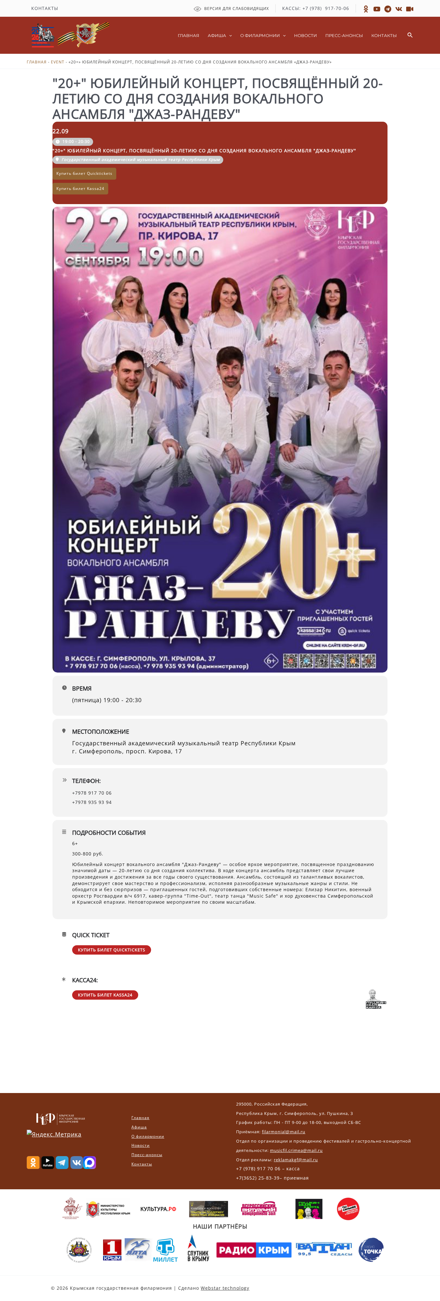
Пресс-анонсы (146, 1154)
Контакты (141, 1164)
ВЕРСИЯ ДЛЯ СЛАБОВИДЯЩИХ (236, 8)
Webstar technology (225, 1288)
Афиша (139, 1127)
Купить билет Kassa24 (105, 995)
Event (57, 62)
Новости (140, 1145)
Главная (37, 62)
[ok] (365, 9)
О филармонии (147, 1136)
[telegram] (387, 9)
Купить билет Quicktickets (111, 950)
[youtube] (409, 9)
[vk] (398, 9)
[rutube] (376, 9)
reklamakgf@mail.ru (296, 1160)
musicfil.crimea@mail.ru (296, 1150)
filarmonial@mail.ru (283, 1132)
